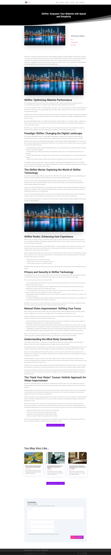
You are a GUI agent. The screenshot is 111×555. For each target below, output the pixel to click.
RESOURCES (81, 2)
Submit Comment (77, 537)
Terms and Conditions (28, 550)
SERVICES (62, 2)
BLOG (77, 2)
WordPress (43, 553)
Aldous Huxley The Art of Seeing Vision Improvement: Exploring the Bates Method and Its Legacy (77, 467)
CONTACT (72, 2)
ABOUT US (67, 2)
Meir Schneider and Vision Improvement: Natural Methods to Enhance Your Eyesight (55, 467)
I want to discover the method (56, 425)
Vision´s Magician (80, 36)
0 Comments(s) (74, 42)
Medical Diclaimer (44, 550)
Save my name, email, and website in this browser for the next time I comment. (44, 534)
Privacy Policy (37, 550)
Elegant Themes (32, 553)
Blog (72, 39)
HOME (57, 2)
